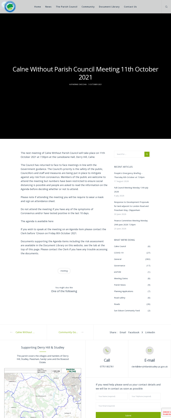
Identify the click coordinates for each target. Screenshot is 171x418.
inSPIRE (117, 272)
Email (123, 332)
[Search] (165, 6)
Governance (119, 265)
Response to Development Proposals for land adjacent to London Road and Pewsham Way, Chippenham (131, 206)
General (117, 259)
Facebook (133, 332)
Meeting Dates (121, 278)
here (50, 221)
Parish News (120, 284)
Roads (117, 304)
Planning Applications (123, 291)
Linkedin (150, 332)
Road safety (119, 297)
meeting (64, 271)
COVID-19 (118, 252)
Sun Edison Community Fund (127, 310)
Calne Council (120, 246)
